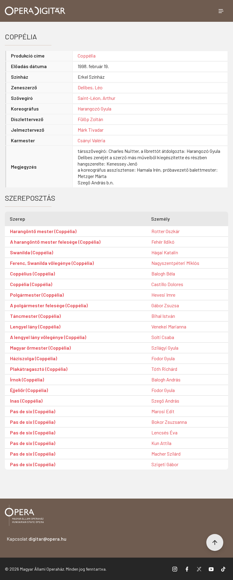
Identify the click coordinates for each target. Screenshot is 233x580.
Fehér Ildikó (162, 242)
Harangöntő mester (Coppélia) (43, 231)
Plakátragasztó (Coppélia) (38, 369)
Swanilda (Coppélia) (31, 252)
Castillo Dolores (167, 284)
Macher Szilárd (166, 453)
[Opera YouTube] (211, 569)
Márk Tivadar (90, 130)
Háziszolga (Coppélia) (33, 358)
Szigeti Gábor (164, 464)
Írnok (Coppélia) (27, 379)
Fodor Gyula (163, 358)
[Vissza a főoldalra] (24, 516)
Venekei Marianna (168, 326)
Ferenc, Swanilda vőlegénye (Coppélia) (52, 263)
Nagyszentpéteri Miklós (175, 263)
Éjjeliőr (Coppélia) (29, 390)
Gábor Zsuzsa (165, 305)
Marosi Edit (162, 411)
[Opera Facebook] (187, 569)
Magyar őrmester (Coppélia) (40, 348)
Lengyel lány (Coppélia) (35, 326)
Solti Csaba (162, 337)
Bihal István (163, 316)
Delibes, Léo (90, 87)
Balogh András (166, 379)
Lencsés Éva (164, 432)
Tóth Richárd (164, 369)
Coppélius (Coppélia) (32, 273)
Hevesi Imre (163, 295)
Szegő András (165, 401)
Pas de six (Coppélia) (32, 411)
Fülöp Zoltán (90, 119)
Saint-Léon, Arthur (96, 98)
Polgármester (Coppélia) (37, 295)
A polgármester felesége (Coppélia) (49, 305)
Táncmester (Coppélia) (35, 316)
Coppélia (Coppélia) (31, 284)
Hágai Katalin (164, 252)
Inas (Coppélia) (26, 401)
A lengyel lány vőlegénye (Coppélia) (48, 337)
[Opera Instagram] (175, 569)
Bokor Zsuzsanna (169, 422)
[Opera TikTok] (223, 569)
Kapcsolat (36, 539)
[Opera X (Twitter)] (199, 569)
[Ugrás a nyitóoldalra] (35, 10)
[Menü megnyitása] (221, 11)
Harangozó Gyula (94, 108)
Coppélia (87, 55)
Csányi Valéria (91, 140)
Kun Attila (161, 443)
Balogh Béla (163, 273)
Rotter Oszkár (165, 231)
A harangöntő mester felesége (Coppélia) (55, 242)
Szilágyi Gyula (164, 348)
